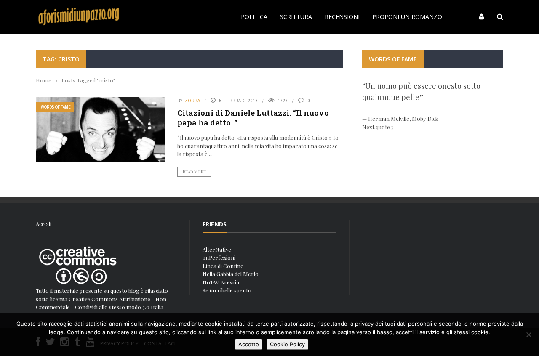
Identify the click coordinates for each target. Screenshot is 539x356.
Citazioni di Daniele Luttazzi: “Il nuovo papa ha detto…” (253, 118)
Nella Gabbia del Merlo (231, 273)
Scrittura (296, 17)
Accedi (43, 223)
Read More (194, 172)
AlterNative (217, 249)
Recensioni (342, 17)
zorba (192, 101)
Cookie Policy (287, 344)
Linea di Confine (223, 265)
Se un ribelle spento (227, 290)
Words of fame (56, 107)
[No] (528, 334)
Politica (254, 17)
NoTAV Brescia (221, 282)
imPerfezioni (219, 257)
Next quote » (378, 126)
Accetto (248, 344)
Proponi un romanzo (407, 17)
